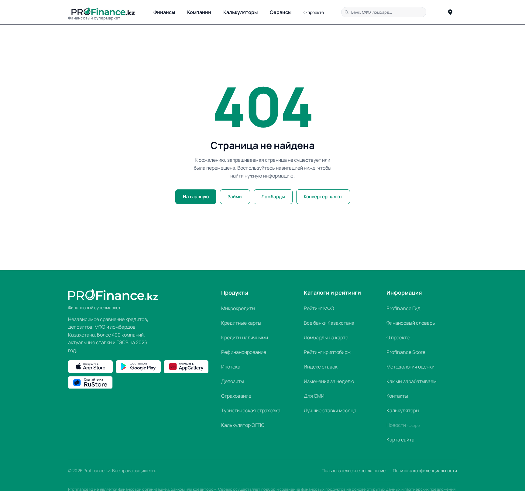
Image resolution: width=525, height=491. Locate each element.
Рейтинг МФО (319, 308)
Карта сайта (400, 439)
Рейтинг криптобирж (327, 352)
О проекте (314, 12)
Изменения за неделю (329, 381)
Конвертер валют (323, 196)
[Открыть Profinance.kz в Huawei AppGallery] (186, 366)
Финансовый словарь (410, 323)
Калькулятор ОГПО (243, 425)
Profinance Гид (403, 308)
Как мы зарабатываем (411, 381)
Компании (199, 12)
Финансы (164, 12)
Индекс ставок (321, 366)
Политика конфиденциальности (425, 470)
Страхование (236, 395)
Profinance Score (405, 352)
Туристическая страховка (250, 410)
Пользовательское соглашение (354, 470)
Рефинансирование (243, 352)
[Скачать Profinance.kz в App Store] (90, 366)
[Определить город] (450, 12)
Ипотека (230, 366)
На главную (196, 196)
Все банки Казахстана (329, 323)
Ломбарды (273, 196)
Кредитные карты (241, 323)
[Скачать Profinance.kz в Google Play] (138, 366)
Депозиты (232, 381)
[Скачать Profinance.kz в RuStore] (90, 382)
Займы (235, 196)
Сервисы (280, 12)
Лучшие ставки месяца (330, 410)
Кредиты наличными (244, 337)
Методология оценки (410, 366)
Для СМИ (314, 395)
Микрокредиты (238, 308)
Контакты (397, 395)
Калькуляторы (240, 12)
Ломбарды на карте (326, 337)
